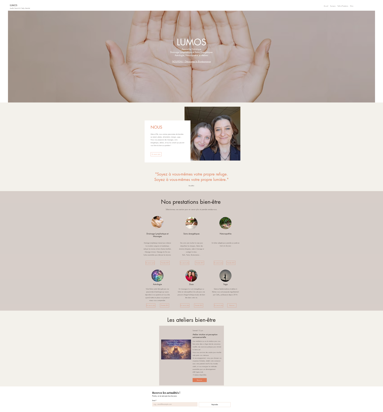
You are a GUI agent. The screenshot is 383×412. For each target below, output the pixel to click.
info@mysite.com (360, 6)
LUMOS (13, 5)
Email (154, 400)
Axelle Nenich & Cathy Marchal (20, 8)
